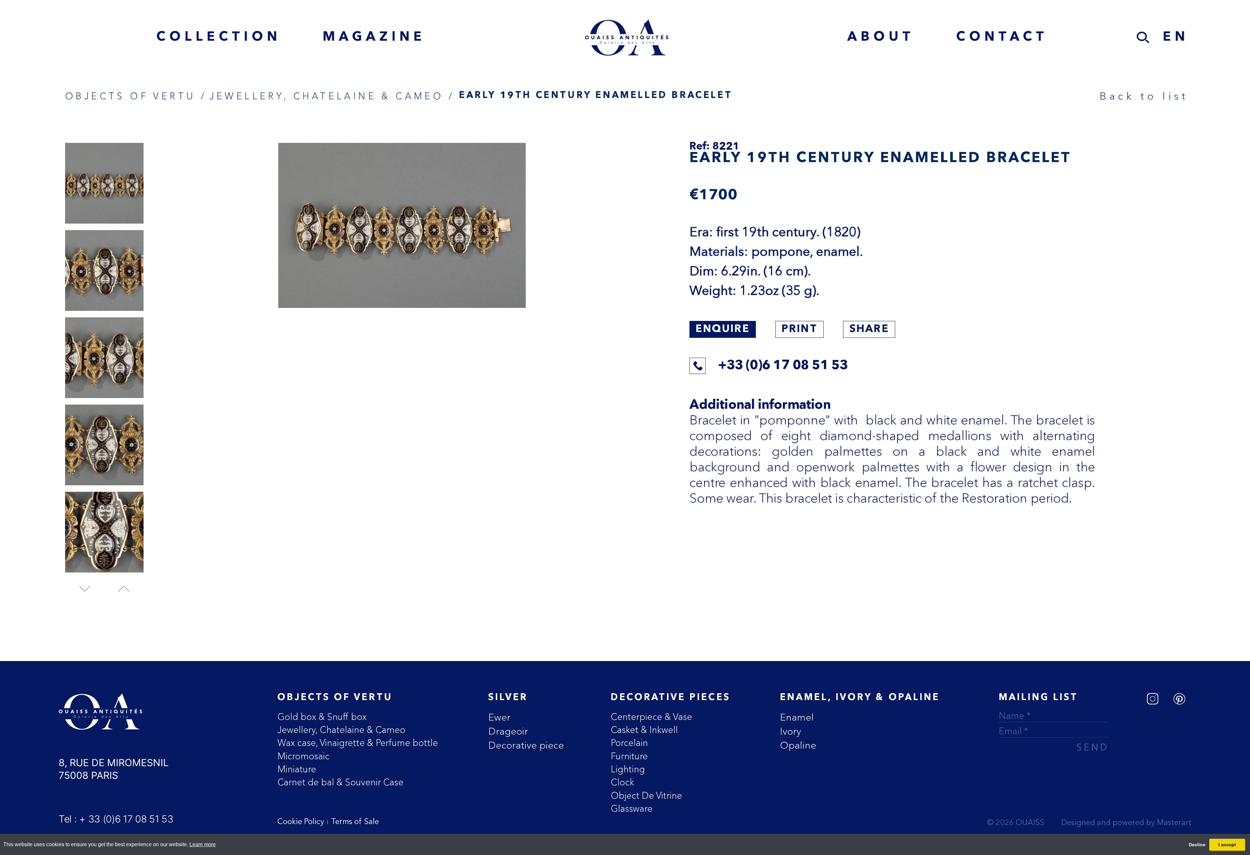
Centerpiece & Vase (651, 716)
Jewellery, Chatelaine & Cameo (341, 729)
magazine (374, 37)
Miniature (296, 769)
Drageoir (508, 731)
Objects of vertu (335, 697)
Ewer (499, 717)
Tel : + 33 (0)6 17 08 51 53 (116, 819)
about (880, 37)
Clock (622, 782)
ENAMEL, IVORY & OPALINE (860, 697)
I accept (1227, 844)
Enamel (797, 717)
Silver (508, 697)
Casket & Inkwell (644, 729)
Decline (1197, 844)
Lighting (628, 769)
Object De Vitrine (646, 795)
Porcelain (629, 742)
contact (1002, 37)
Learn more (202, 844)
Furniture (629, 756)
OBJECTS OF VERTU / (136, 96)
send (1092, 748)
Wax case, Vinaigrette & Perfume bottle (357, 742)
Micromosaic (303, 756)
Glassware (631, 808)
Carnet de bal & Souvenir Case (340, 782)
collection (218, 37)
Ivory (790, 731)
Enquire (722, 329)
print (799, 329)
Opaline (798, 745)
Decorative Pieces (670, 697)
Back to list (1144, 96)
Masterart (1174, 823)
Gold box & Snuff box (322, 716)
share (869, 329)
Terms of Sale (355, 822)
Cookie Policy (300, 822)
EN (1176, 37)
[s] (1143, 37)
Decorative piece (526, 745)
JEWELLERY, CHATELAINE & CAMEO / (332, 96)
